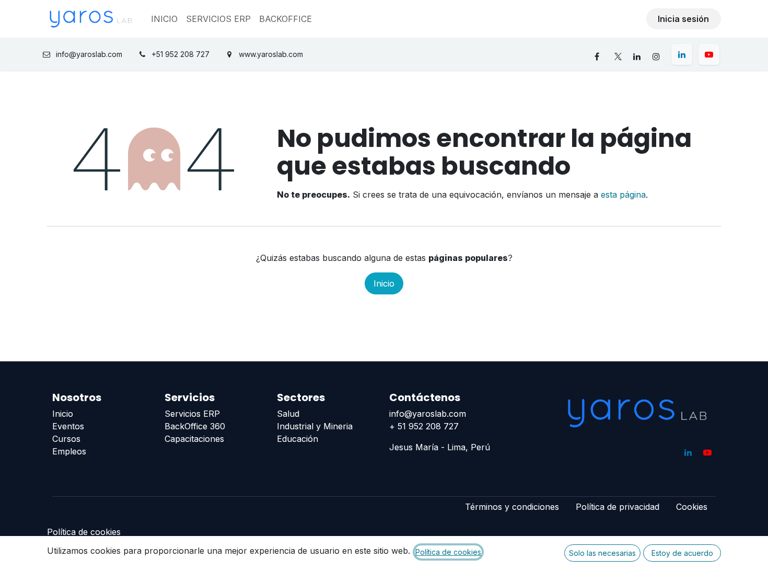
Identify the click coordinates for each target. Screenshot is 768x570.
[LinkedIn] (681, 54)
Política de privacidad (617, 506)
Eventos (68, 426)
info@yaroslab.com (427, 413)
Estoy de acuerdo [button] (682, 553)
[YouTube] (709, 54)
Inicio (384, 283)
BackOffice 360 (195, 426)
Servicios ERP (192, 413)
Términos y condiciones (512, 506)
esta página (623, 194)
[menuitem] (164, 18)
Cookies (691, 506)
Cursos (66, 439)
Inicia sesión (683, 19)
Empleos (69, 451)
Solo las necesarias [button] (602, 553)
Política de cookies (84, 532)
